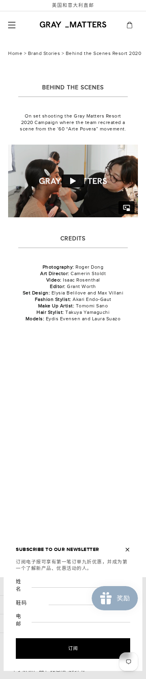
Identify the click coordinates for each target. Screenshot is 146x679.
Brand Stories (44, 53)
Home (15, 53)
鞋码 (21, 603)
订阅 (73, 648)
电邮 (18, 620)
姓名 (18, 585)
